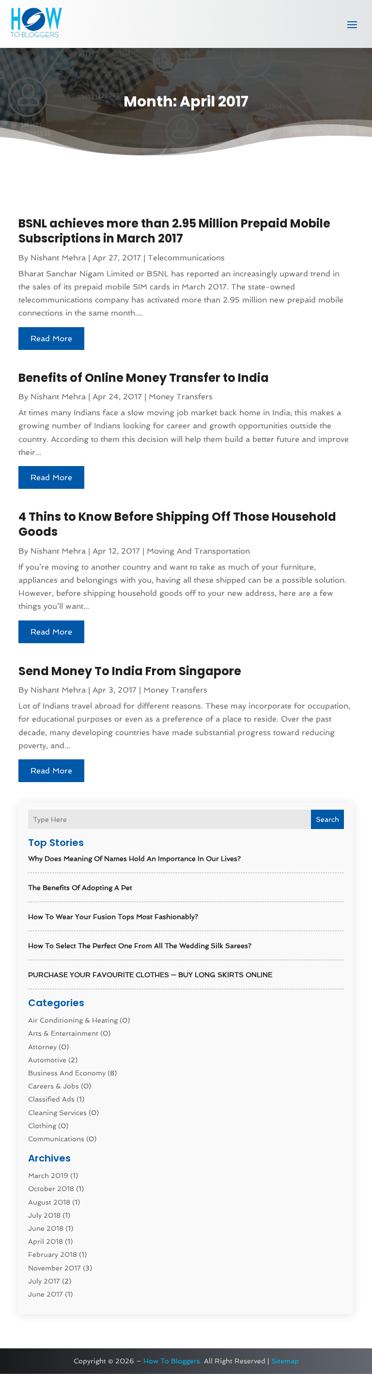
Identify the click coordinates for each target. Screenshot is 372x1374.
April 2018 (45, 1241)
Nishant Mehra (58, 257)
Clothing (42, 1126)
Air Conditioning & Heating (73, 1020)
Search (327, 819)
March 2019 (48, 1175)
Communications (56, 1139)
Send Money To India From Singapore (129, 671)
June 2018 (45, 1228)
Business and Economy (67, 1073)
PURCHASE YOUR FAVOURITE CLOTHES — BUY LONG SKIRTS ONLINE (150, 975)
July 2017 (44, 1281)
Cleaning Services (57, 1113)
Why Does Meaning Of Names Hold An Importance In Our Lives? (134, 858)
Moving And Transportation (198, 551)
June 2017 (45, 1294)
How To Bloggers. (172, 1361)
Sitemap (285, 1361)
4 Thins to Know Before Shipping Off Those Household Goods (177, 524)
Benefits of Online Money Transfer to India (143, 378)
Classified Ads (51, 1099)
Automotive (47, 1060)
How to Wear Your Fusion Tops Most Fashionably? (113, 917)
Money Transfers (181, 396)
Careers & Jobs (53, 1086)
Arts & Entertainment (63, 1033)
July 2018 (44, 1215)
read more (51, 338)
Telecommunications (186, 257)
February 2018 (52, 1254)
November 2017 (54, 1268)
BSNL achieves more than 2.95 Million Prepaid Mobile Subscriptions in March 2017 (174, 230)
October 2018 (51, 1189)
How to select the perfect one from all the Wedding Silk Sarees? (139, 946)
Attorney (42, 1047)
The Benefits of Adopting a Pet (80, 887)
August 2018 (49, 1202)
